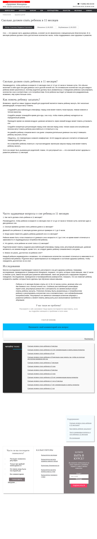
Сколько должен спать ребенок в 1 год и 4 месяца (45, 381)
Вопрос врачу (10, 10)
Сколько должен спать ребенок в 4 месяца (42, 346)
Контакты (22, 10)
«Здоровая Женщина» (16, 4)
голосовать (17, 479)
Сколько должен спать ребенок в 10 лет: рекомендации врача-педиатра (53, 377)
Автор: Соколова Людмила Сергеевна (18, 27)
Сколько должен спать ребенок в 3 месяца (42, 370)
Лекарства (66, 10)
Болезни (33, 10)
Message (79, 479)
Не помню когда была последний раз (18, 470)
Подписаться (79, 485)
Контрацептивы (53, 10)
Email (79, 473)
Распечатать (88, 339)
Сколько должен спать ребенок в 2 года (41, 374)
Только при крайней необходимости (17, 465)
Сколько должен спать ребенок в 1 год (41, 388)
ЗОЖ (41, 10)
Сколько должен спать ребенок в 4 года (41, 366)
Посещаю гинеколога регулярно (17, 459)
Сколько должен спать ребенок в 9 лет (41, 353)
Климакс (89, 10)
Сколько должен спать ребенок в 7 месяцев (43, 363)
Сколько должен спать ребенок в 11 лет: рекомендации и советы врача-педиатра (56, 350)
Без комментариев (17, 474)
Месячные (78, 10)
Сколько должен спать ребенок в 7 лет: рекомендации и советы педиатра (53, 385)
